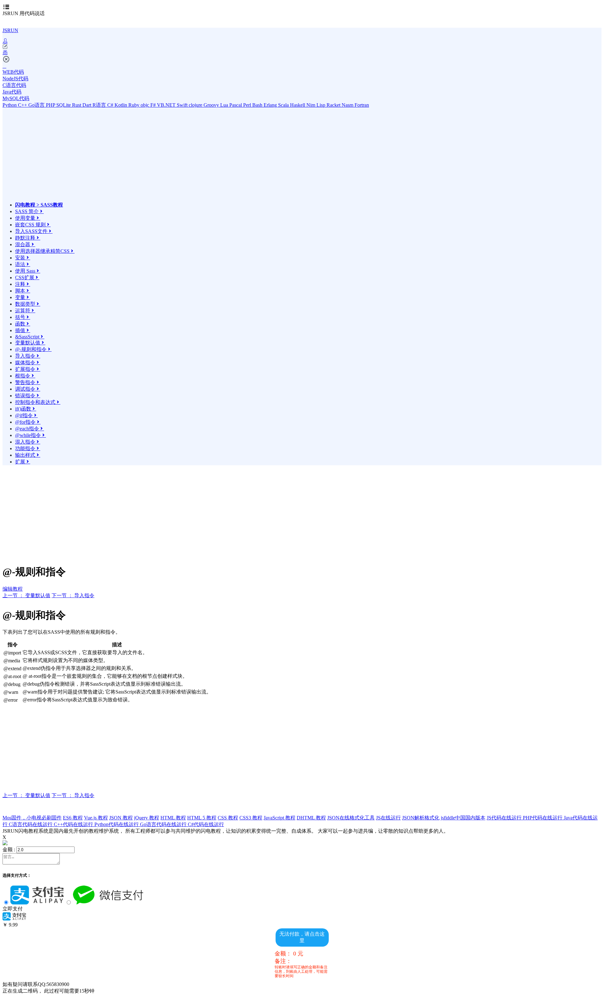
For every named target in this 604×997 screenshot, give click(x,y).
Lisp (321, 105)
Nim (311, 105)
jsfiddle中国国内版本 (463, 817)
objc (145, 105)
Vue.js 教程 (96, 817)
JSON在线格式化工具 (351, 817)
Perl (247, 105)
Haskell (298, 105)
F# (153, 105)
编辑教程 (13, 589)
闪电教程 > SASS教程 (39, 204)
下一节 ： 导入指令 (73, 595)
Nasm (348, 105)
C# (111, 105)
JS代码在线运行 (505, 817)
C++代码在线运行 (74, 824)
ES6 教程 (73, 817)
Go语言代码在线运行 (164, 824)
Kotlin (121, 105)
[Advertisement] (70, 158)
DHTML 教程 (311, 817)
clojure (196, 105)
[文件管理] (302, 52)
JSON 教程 (121, 817)
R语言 (99, 105)
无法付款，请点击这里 (302, 937)
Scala (284, 105)
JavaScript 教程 (279, 817)
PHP (51, 105)
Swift (183, 105)
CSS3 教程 (250, 817)
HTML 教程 (173, 817)
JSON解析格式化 (420, 817)
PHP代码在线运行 (543, 817)
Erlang (271, 105)
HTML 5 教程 (201, 817)
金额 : (9, 849)
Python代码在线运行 (117, 824)
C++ (23, 105)
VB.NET (167, 105)
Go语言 (37, 105)
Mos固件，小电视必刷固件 (32, 817)
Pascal (236, 105)
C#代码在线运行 (206, 824)
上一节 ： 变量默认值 (26, 595)
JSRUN (10, 30)
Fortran (362, 105)
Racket (334, 105)
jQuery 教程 (146, 817)
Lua (224, 105)
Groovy (212, 105)
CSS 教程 (228, 817)
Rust (77, 105)
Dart (87, 105)
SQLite (64, 105)
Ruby (134, 105)
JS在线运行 (388, 817)
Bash (258, 105)
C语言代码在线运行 (31, 824)
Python (10, 105)
